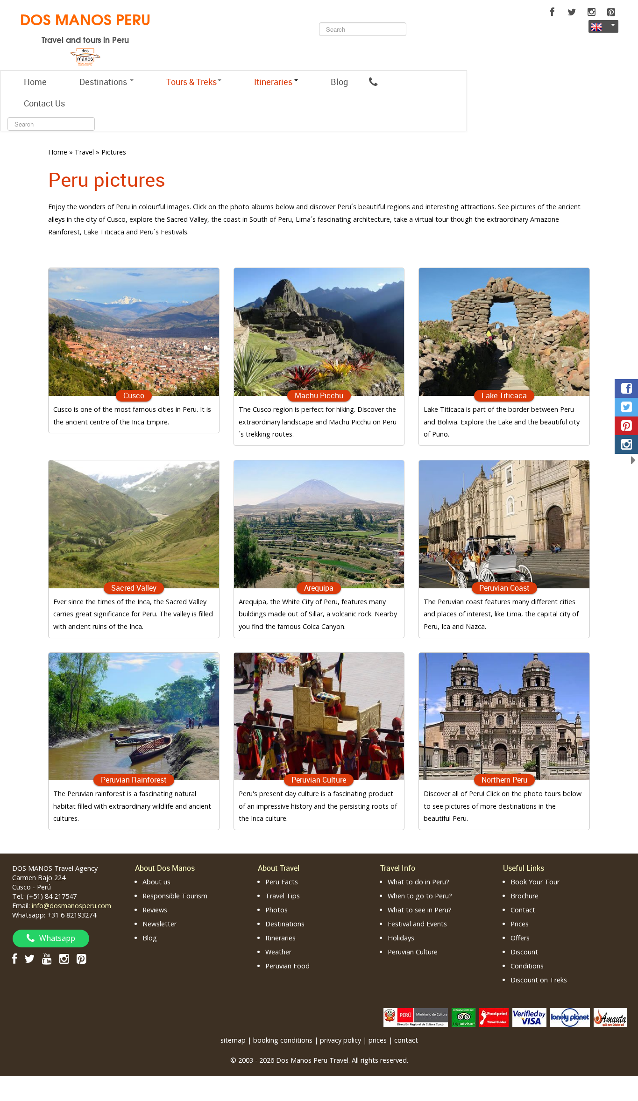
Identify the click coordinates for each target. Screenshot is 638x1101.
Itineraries (280, 937)
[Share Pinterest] (626, 425)
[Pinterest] (610, 12)
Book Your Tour (535, 881)
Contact (522, 909)
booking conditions (282, 1040)
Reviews (154, 909)
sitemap (233, 1040)
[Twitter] (571, 12)
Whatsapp (57, 938)
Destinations (104, 81)
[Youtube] (47, 958)
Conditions (527, 965)
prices (378, 1040)
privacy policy (340, 1040)
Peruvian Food (287, 965)
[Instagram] (591, 12)
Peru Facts (281, 881)
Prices (519, 923)
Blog (339, 81)
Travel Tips (282, 895)
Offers (520, 937)
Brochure (524, 895)
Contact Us (44, 103)
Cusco (133, 395)
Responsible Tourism (174, 895)
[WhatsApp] (373, 81)
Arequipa (318, 588)
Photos (276, 909)
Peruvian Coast (504, 588)
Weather (278, 951)
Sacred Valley (133, 588)
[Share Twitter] (626, 407)
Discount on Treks (538, 979)
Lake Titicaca (504, 395)
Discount (524, 951)
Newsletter (159, 923)
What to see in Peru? (420, 909)
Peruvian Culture (318, 780)
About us (156, 881)
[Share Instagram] (626, 444)
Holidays (401, 937)
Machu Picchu (319, 395)
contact (406, 1040)
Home (35, 81)
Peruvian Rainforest (134, 780)
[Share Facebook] (626, 388)
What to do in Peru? (418, 881)
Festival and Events (417, 923)
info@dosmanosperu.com (71, 905)
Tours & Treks (191, 81)
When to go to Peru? (420, 895)
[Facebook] (552, 12)
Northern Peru (504, 780)
